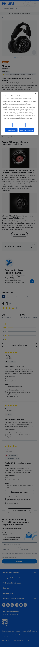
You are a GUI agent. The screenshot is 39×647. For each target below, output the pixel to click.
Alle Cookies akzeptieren (25, 131)
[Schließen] (34, 93)
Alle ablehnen (10, 131)
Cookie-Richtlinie (12, 121)
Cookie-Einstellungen (18, 126)
